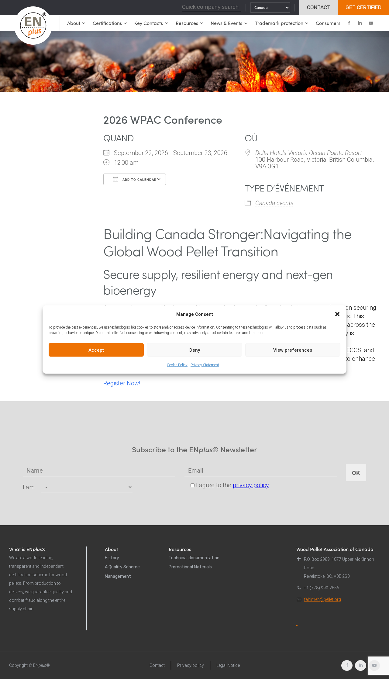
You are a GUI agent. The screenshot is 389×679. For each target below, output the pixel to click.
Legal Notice (228, 665)
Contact (157, 665)
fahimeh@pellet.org (322, 599)
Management (118, 576)
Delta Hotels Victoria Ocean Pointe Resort (308, 153)
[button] (337, 314)
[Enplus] (33, 25)
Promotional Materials (190, 567)
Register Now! (121, 383)
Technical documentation (194, 557)
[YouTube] (371, 23)
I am (29, 487)
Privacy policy (190, 665)
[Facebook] (349, 23)
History (112, 557)
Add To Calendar (139, 179)
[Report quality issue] (297, 625)
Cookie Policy (177, 365)
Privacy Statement (205, 365)
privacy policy (251, 485)
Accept (96, 350)
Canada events (274, 203)
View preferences (292, 350)
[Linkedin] (360, 23)
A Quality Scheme (122, 567)
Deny (194, 350)
